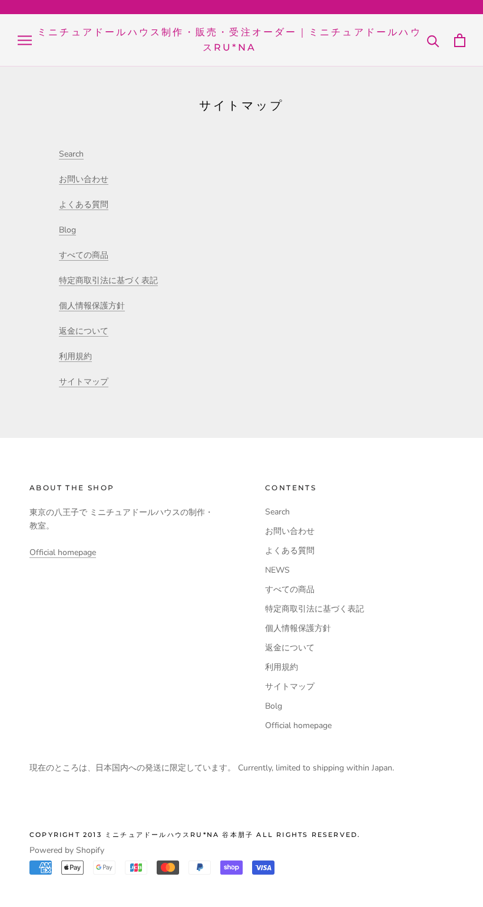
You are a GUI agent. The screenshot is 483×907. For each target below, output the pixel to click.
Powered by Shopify (66, 850)
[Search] (433, 40)
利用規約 (75, 356)
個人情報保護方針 (92, 305)
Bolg (273, 706)
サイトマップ (83, 381)
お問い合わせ (83, 179)
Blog (67, 229)
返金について (83, 331)
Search (71, 154)
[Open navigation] (25, 40)
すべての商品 (83, 255)
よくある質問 (83, 204)
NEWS (277, 570)
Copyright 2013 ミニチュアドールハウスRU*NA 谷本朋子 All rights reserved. (194, 834)
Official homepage (62, 552)
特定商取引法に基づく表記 (108, 280)
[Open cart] (459, 40)
